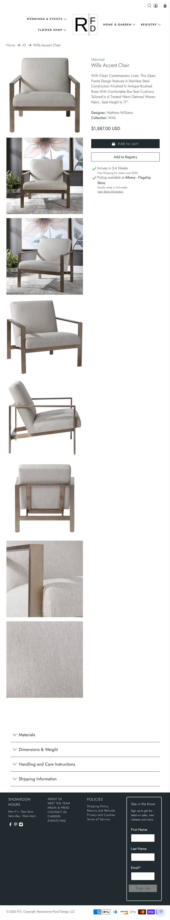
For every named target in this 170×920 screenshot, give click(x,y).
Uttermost (98, 59)
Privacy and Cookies (101, 815)
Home (10, 45)
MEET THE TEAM (59, 803)
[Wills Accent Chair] (44, 95)
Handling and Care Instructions (47, 764)
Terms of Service (98, 819)
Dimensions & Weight (38, 749)
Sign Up (143, 888)
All (24, 45)
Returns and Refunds (101, 810)
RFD (19, 911)
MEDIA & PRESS (58, 808)
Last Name (139, 848)
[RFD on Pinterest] (15, 825)
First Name (139, 829)
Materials (27, 735)
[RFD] (85, 24)
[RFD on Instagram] (21, 825)
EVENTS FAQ (57, 821)
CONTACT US (57, 812)
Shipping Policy (98, 806)
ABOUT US (55, 799)
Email (136, 867)
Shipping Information (38, 779)
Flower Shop (50, 30)
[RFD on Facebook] (10, 825)
